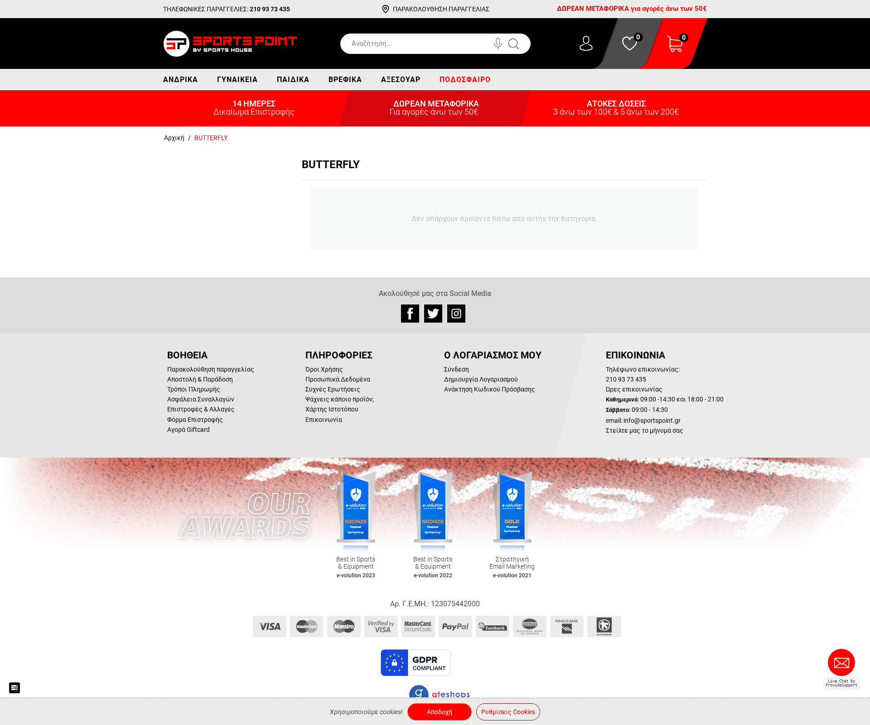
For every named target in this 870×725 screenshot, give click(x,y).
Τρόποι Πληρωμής (193, 389)
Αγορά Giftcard (188, 429)
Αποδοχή (439, 711)
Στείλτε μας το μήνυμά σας (644, 430)
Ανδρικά (180, 79)
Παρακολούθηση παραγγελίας (210, 369)
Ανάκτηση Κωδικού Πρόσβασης (489, 389)
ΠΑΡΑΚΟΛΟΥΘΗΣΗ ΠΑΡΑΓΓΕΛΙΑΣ (441, 9)
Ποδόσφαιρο (465, 79)
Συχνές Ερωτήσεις (332, 389)
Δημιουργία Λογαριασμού (481, 379)
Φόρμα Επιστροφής (195, 419)
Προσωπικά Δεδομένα (337, 379)
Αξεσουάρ (400, 79)
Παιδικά (293, 79)
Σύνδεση (456, 369)
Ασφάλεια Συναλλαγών (200, 399)
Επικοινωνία (323, 419)
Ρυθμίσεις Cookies (508, 711)
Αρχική (174, 137)
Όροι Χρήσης (324, 369)
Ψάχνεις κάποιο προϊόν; (339, 399)
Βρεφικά (345, 79)
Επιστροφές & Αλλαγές (201, 409)
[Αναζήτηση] (523, 44)
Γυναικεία (237, 79)
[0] (674, 49)
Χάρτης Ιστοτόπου (331, 409)
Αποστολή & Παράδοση (200, 379)
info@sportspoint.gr (652, 420)
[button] (475, 663)
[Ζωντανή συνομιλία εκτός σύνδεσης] (844, 666)
